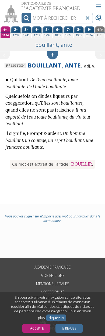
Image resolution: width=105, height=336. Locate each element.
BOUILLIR (81, 164)
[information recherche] (26, 18)
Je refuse (69, 328)
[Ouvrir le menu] (98, 6)
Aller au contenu (20, 5)
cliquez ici (56, 318)
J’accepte (36, 328)
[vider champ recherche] (87, 18)
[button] (52, 55)
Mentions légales (52, 283)
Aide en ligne (52, 275)
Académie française (52, 267)
